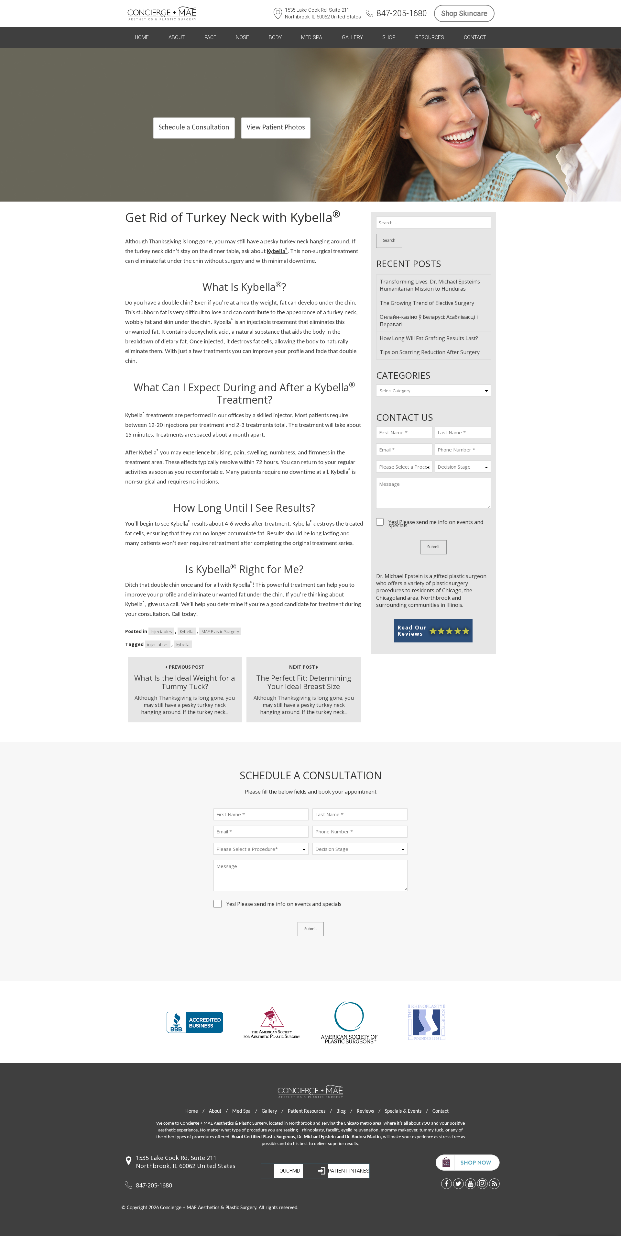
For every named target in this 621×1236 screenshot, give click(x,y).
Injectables (161, 631)
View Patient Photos (275, 127)
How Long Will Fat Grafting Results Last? (429, 338)
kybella (183, 644)
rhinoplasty (313, 1130)
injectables (157, 644)
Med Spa (311, 37)
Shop (389, 37)
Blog (344, 1111)
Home (142, 37)
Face (210, 37)
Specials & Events (406, 1111)
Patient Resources (310, 1111)
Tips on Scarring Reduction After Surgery (430, 352)
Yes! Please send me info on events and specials (435, 523)
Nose (242, 37)
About (177, 37)
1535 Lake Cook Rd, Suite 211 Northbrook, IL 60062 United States (323, 13)
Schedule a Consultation (193, 127)
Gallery (352, 37)
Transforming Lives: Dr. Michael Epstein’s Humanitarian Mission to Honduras (430, 285)
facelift (332, 1130)
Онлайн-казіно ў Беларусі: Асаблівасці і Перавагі (429, 320)
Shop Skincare (464, 13)
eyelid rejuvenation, (360, 1130)
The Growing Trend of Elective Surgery (427, 302)
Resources (429, 37)
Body (275, 37)
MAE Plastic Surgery (220, 631)
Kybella (277, 252)
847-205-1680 (401, 13)
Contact (475, 37)
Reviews (368, 1111)
